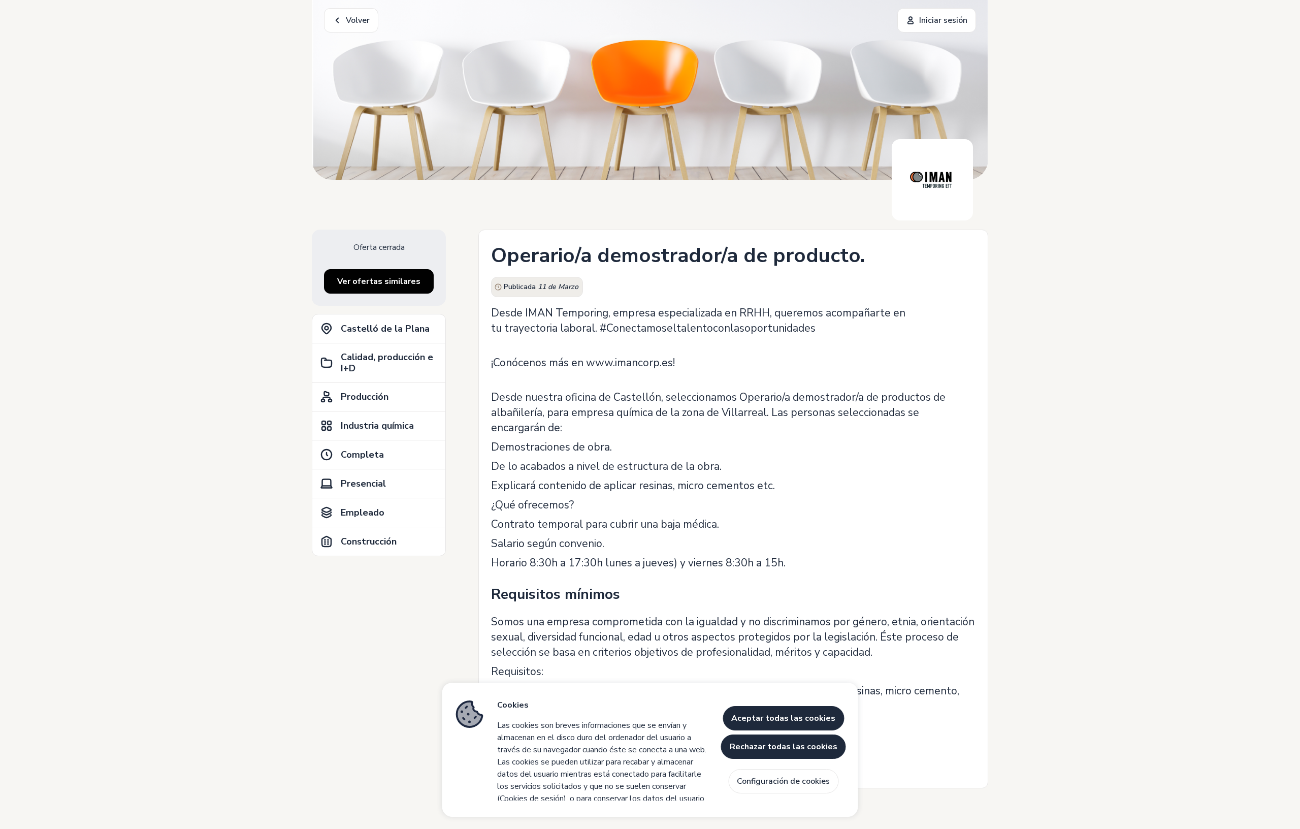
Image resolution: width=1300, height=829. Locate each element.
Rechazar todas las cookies (783, 746)
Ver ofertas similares (378, 281)
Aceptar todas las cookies (783, 718)
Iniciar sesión (943, 20)
